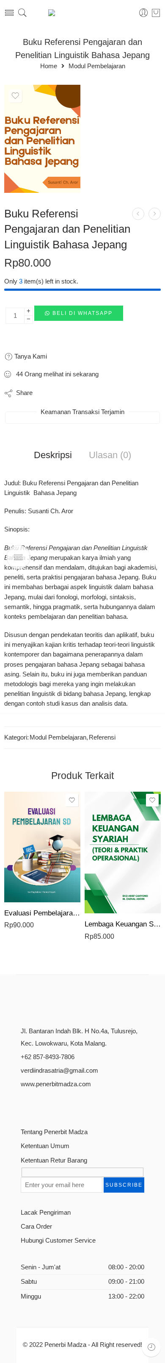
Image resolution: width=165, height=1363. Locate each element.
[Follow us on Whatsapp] (83, 1105)
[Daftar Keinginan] (15, 96)
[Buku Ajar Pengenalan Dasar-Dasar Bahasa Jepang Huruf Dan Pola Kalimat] (138, 214)
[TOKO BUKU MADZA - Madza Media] (82, 12)
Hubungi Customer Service (58, 1240)
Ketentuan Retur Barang (54, 1160)
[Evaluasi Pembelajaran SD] (42, 847)
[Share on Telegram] (97, 393)
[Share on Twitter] (46, 393)
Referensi (102, 737)
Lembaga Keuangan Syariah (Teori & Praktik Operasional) (123, 924)
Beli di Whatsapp (82, 313)
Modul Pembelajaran (97, 66)
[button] (78, 316)
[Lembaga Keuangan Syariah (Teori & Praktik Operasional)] (123, 852)
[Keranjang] (156, 12)
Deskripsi (53, 455)
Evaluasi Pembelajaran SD (42, 913)
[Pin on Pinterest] (80, 393)
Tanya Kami (30, 356)
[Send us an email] (39, 1105)
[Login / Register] (143, 13)
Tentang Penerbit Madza (54, 1132)
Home (48, 66)
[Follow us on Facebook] (24, 1105)
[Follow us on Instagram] (53, 1105)
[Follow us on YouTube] (68, 1105)
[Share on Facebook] (63, 393)
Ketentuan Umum (45, 1146)
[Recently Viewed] (151, 1347)
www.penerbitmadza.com (56, 1084)
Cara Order (36, 1226)
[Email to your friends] (114, 393)
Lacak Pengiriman (46, 1212)
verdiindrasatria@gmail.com (59, 1070)
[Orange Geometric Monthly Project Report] (42, 139)
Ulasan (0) (110, 455)
